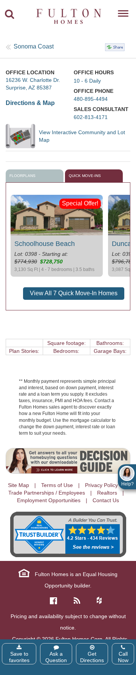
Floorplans (22, 176)
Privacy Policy (101, 485)
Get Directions (92, 657)
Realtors (107, 493)
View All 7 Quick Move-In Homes (73, 293)
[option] (57, 235)
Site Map (18, 485)
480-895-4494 (91, 99)
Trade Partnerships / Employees (46, 493)
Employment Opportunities (48, 500)
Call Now (123, 657)
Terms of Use (57, 485)
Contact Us (106, 500)
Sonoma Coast (34, 46)
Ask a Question (56, 657)
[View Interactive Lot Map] (22, 136)
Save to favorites (19, 657)
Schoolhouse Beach (44, 243)
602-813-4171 (91, 117)
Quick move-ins (85, 176)
